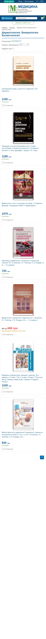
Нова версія (9, 1)
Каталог (8, 18)
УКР (37, 1)
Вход (20, 1)
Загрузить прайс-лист (23, 23)
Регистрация (29, 1)
